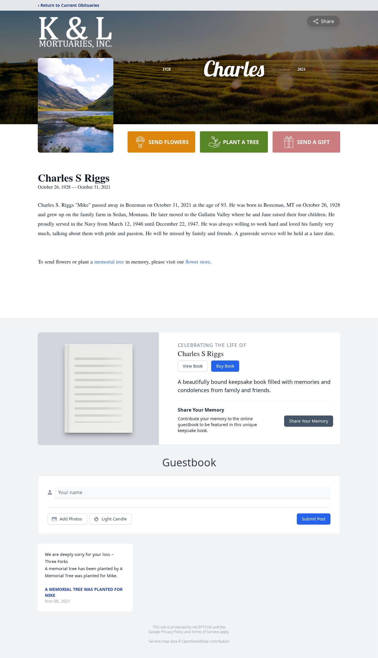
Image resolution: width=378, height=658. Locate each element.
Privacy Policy (172, 631)
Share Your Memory (308, 421)
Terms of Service (205, 631)
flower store (197, 261)
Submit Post (313, 519)
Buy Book (225, 366)
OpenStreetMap (195, 641)
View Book (193, 366)
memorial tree (109, 261)
